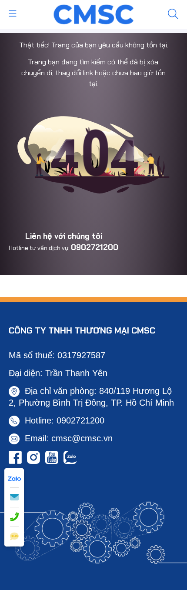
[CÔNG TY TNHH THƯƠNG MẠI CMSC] (93, 13)
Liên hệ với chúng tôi (63, 236)
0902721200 (94, 247)
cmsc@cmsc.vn (82, 438)
